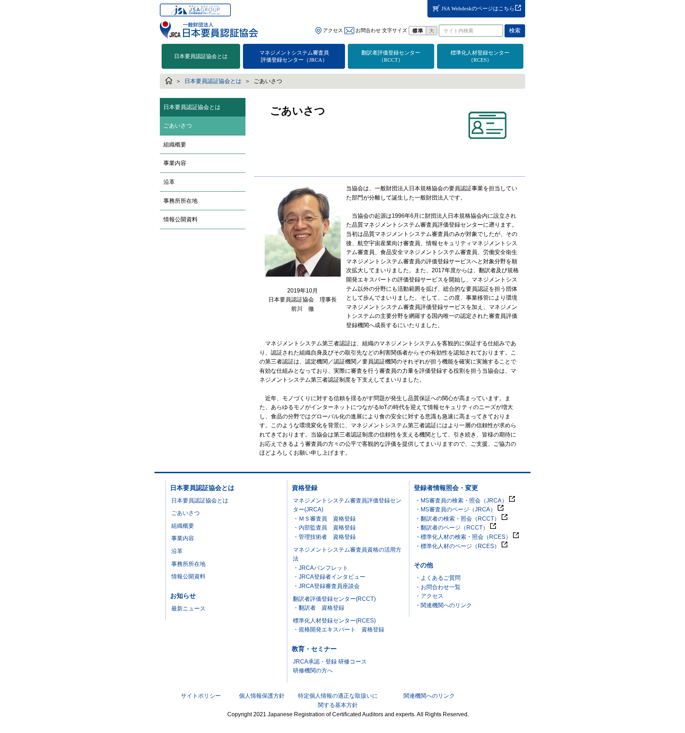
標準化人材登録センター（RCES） (480, 56)
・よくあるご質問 (438, 578)
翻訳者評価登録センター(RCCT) (334, 599)
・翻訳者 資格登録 (318, 608)
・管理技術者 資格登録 (324, 537)
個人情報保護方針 (262, 696)
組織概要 (174, 144)
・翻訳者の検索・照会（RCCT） (457, 519)
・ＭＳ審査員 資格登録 (324, 519)
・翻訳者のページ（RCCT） (451, 528)
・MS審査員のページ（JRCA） (455, 509)
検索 (515, 30)
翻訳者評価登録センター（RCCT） (390, 56)
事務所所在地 (180, 201)
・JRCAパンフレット (320, 568)
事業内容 (174, 163)
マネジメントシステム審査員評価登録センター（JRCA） (294, 56)
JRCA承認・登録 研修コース (330, 662)
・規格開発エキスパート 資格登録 (338, 629)
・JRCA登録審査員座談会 (326, 586)
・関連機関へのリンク (443, 605)
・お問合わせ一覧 (438, 587)
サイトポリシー (201, 696)
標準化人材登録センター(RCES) (334, 621)
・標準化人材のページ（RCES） (457, 546)
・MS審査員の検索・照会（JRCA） (461, 500)
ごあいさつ (177, 126)
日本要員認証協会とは (201, 56)
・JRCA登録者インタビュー (329, 577)
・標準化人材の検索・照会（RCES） (463, 537)
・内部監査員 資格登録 (324, 528)
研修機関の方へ (313, 670)
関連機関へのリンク (429, 696)
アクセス (332, 30)
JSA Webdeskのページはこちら (480, 8)
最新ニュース (188, 608)
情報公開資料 (180, 219)
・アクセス (429, 596)
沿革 (169, 182)
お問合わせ (367, 30)
